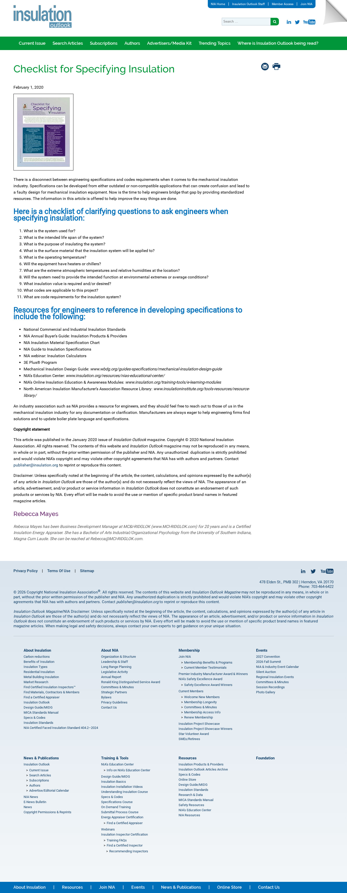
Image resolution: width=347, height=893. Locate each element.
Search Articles (68, 43)
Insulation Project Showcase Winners (205, 729)
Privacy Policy (25, 571)
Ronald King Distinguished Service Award (130, 682)
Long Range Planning (116, 667)
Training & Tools (115, 758)
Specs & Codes (34, 717)
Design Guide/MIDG (38, 707)
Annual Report (111, 677)
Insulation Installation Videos (122, 787)
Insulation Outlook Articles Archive (203, 769)
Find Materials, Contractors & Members (52, 692)
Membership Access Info (202, 712)
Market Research (36, 682)
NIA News (31, 797)
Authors (132, 43)
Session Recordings (270, 687)
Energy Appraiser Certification (122, 817)
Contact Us (109, 707)
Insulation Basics (113, 782)
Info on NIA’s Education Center (128, 770)
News (28, 807)
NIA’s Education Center (117, 764)
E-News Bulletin (35, 802)
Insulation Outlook (37, 702)
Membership (189, 650)
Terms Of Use (58, 571)
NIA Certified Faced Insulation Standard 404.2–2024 (61, 728)
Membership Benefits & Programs (208, 662)
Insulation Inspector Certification (124, 834)
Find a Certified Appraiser (41, 697)
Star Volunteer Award (194, 734)
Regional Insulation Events (275, 677)
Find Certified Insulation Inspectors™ (50, 687)
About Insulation (37, 650)
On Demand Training (116, 807)
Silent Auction (266, 672)
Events (261, 650)
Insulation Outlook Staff (248, 4)
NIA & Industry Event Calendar (277, 667)
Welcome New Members (202, 697)
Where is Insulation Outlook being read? (278, 43)
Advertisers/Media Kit (169, 43)
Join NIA (306, 4)
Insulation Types (36, 667)
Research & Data (191, 795)
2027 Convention (268, 657)
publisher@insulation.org (35, 465)
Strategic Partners (114, 692)
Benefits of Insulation (39, 662)
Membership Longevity (200, 702)
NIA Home (218, 4)
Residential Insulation (39, 672)
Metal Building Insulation (41, 677)
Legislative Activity (114, 672)
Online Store (187, 779)
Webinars (108, 829)
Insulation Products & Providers (201, 764)
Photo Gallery (265, 692)
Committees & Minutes (117, 687)
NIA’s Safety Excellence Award (200, 679)
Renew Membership (198, 717)
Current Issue (32, 43)
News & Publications (41, 758)
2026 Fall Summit (268, 662)
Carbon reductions (37, 657)
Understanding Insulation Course (124, 792)
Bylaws (106, 697)
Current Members (191, 691)
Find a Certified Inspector (125, 845)
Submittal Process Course (119, 812)
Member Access (282, 4)
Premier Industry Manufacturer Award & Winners (213, 674)
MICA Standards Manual (41, 712)
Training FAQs (117, 840)
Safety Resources (191, 805)
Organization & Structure (118, 657)
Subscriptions (103, 43)
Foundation (265, 758)
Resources (188, 758)
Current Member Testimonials (205, 667)
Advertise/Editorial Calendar (49, 790)
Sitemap (87, 571)
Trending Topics (214, 43)
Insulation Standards (38, 723)
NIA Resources (189, 815)
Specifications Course (117, 802)
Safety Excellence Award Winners (208, 685)
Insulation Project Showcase (199, 724)
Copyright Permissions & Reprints (47, 812)
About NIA (109, 650)
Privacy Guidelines (114, 702)
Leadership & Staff (114, 662)
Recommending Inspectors (128, 851)
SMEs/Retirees (189, 739)
